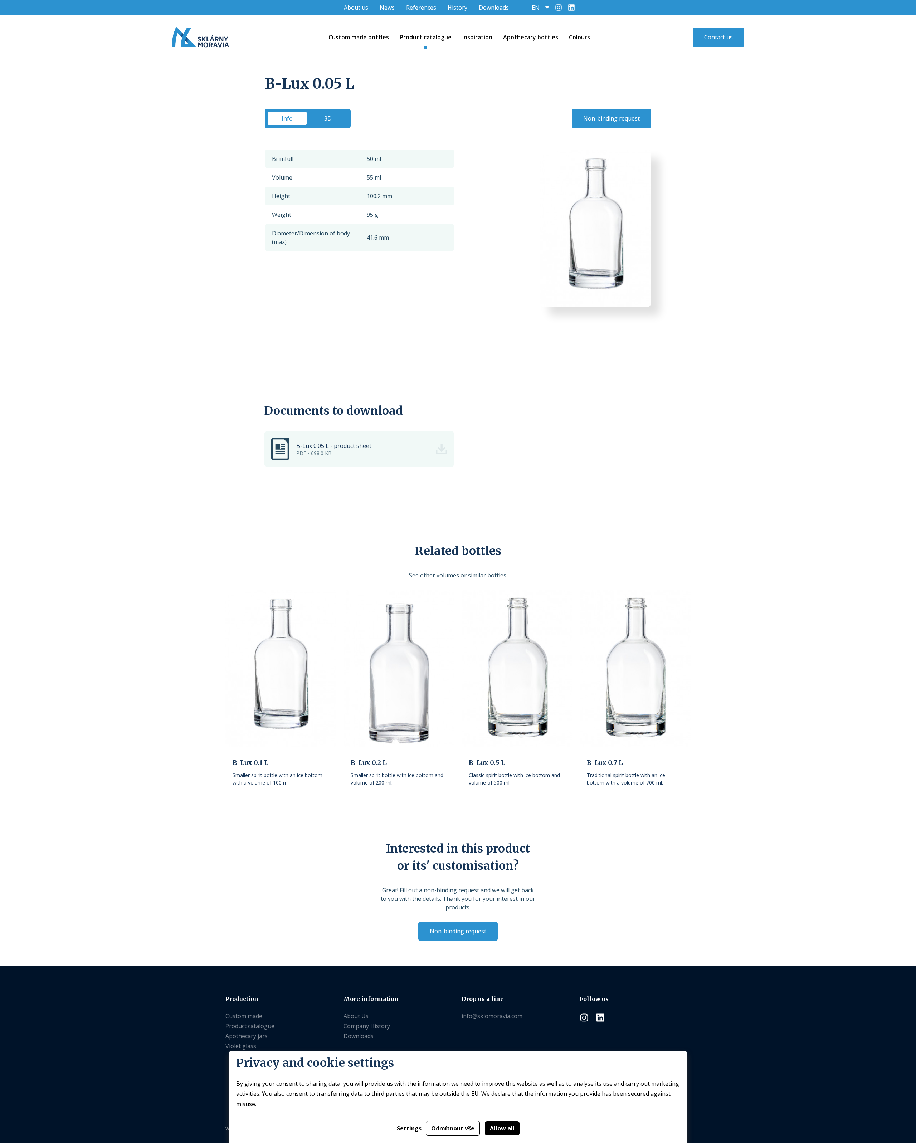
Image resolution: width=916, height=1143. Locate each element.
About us (356, 7)
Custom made (243, 1016)
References (421, 7)
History (457, 7)
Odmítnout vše (452, 1128)
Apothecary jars (246, 1036)
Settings (409, 1128)
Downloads (494, 7)
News (387, 7)
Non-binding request (611, 118)
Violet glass (240, 1046)
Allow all (502, 1128)
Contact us (718, 37)
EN (536, 7)
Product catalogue (249, 1026)
